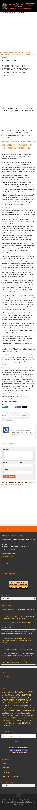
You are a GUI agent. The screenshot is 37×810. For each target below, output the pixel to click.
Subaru (18, 720)
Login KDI (4, 560)
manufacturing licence (7, 417)
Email (21, 462)
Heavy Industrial (24, 413)
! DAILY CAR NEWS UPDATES (17, 693)
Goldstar (16, 413)
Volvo (18, 723)
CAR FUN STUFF (14, 708)
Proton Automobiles (7, 420)
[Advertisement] (18, 32)
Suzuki (29, 720)
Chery (21, 708)
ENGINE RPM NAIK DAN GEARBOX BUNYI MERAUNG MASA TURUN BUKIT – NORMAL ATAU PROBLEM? (18, 55)
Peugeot (21, 718)
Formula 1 (20, 710)
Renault (13, 720)
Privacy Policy (5, 565)
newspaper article (19, 417)
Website (6, 469)
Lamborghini (11, 713)
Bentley (3, 708)
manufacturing (26, 415)
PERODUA (14, 718)
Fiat (12, 710)
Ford (15, 710)
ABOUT (5, 763)
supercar (23, 720)
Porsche (27, 718)
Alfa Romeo (31, 702)
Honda (26, 710)
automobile (9, 413)
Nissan (7, 718)
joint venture (17, 415)
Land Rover (18, 713)
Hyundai (32, 710)
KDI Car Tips (4, 563)
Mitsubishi (18, 715)
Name (5, 462)
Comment (6, 449)
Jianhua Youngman (7, 415)
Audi (3, 705)
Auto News (5, 60)
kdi (5, 76)
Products (32, 718)
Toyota (4, 723)
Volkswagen (11, 723)
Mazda (27, 713)
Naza (3, 718)
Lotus (23, 713)
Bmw (7, 708)
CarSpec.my (6, 676)
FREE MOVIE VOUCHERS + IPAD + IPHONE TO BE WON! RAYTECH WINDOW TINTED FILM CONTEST (16, 640)
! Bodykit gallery (5, 692)
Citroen (33, 708)
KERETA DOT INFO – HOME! (10, 776)
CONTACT (6, 768)
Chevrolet (27, 708)
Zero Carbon (6, 681)
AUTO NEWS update (24, 705)
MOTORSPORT (27, 715)
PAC (27, 417)
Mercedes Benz (7, 715)
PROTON (13, 60)
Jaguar (3, 713)
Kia (6, 713)
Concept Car (5, 710)
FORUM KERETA (7, 772)
